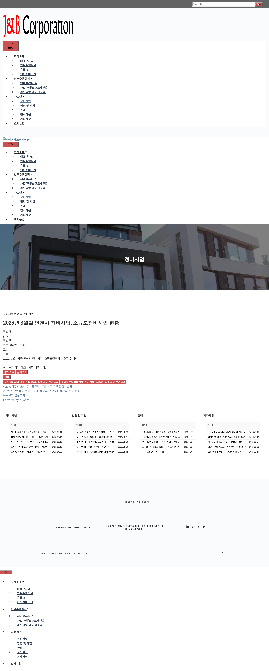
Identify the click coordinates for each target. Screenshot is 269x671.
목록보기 (8, 395)
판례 (23, 110)
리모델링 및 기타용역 (33, 92)
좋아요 (9, 372)
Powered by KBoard (16, 400)
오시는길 (19, 123)
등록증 (24, 70)
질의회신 (25, 114)
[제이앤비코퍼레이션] (16, 140)
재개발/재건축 (28, 83)
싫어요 (21, 372)
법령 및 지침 (27, 105)
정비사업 (25, 101)
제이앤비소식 (28, 74)
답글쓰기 (19, 395)
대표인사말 (26, 61)
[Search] (259, 4)
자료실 (18, 96)
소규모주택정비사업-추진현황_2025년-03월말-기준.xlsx (93, 381)
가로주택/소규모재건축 (34, 87)
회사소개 (19, 56)
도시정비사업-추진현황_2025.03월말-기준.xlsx (31, 381)
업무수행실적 (22, 79)
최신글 (13, 425)
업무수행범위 (28, 65)
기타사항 (25, 119)
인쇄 (6, 376)
